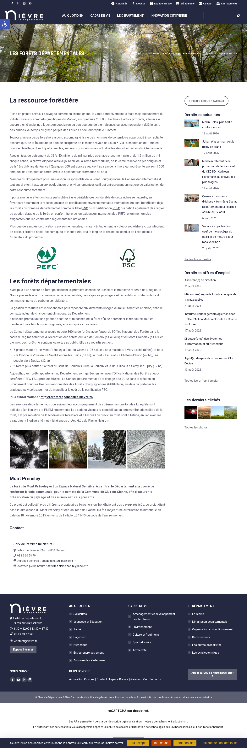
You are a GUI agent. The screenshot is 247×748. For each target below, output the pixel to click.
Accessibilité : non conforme (153, 697)
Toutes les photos (196, 427)
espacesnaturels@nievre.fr (59, 560)
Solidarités (80, 614)
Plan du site (77, 697)
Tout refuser (161, 743)
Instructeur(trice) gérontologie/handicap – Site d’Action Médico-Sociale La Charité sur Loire (210, 319)
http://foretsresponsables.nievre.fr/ (67, 397)
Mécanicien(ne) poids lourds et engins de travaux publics (210, 297)
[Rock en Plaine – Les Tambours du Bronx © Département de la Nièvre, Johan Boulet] (191, 412)
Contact (207, 3)
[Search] (238, 15)
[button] (5, 24)
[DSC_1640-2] (107, 449)
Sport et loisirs (142, 642)
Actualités (121, 3)
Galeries (135, 679)
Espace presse (163, 3)
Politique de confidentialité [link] (218, 743)
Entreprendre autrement (89, 652)
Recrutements (229, 3)
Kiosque (140, 3)
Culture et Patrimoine (146, 634)
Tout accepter (138, 743)
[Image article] (191, 123)
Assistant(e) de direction (200, 280)
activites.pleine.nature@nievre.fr (67, 566)
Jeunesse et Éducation (88, 621)
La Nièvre (198, 614)
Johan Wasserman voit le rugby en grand (218, 144)
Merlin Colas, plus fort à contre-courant (217, 124)
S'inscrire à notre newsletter (206, 101)
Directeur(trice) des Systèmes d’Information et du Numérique (203, 341)
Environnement (142, 627)
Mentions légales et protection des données (110, 697)
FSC (85, 208)
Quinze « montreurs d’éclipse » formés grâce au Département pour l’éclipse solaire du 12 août (219, 204)
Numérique (80, 645)
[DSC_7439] (68, 449)
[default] (146, 449)
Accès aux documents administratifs (191, 697)
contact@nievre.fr (25, 641)
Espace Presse (118, 679)
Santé (77, 629)
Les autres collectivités (207, 645)
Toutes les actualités (197, 259)
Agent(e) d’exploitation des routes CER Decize (208, 360)
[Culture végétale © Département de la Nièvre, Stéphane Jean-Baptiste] (204, 412)
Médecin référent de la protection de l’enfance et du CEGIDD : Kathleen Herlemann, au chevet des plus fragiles (218, 171)
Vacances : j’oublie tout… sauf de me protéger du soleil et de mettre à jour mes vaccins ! (217, 234)
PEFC (116, 208)
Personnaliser (185, 743)
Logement (80, 637)
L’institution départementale (210, 621)
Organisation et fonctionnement (212, 629)
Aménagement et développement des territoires (154, 616)
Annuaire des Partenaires (89, 660)
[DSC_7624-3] (29, 449)
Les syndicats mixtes (205, 652)
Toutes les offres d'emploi (201, 380)
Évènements (187, 3)
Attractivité (140, 650)
